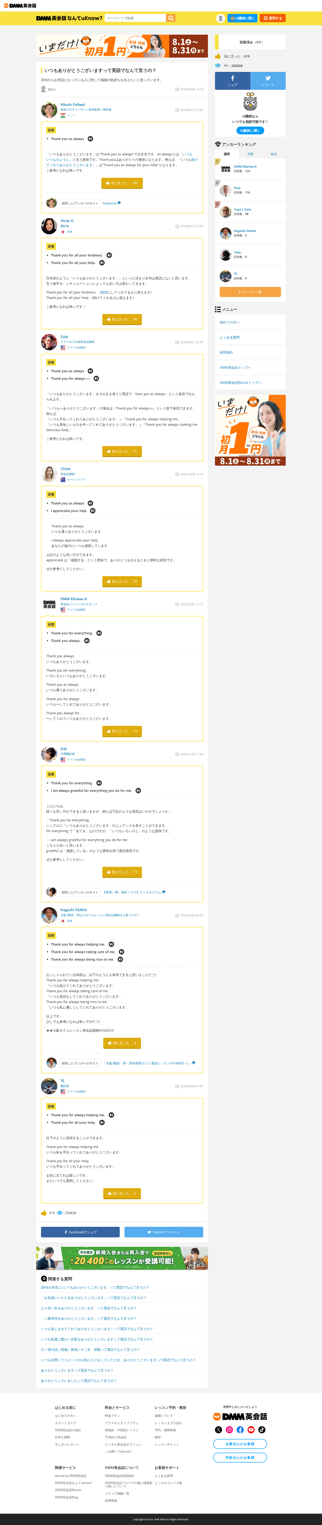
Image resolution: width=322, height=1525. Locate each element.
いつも (187, 154)
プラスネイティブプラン (122, 1423)
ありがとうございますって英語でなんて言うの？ (77, 1370)
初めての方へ (229, 322)
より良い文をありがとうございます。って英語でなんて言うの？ (89, 1308)
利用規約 (226, 352)
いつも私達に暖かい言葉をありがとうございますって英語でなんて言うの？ (97, 1339)
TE (235, 274)
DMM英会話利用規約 (119, 1476)
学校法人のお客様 (240, 1457)
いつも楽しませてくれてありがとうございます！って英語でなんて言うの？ (97, 1329)
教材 (158, 1437)
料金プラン (112, 1415)
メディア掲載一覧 (117, 1493)
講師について (164, 1415)
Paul (237, 188)
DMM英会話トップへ (235, 367)
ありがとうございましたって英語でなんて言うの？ (79, 1380)
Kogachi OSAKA (245, 231)
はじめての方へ (65, 1415)
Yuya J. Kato (242, 209)
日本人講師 (62, 1437)
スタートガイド (65, 1423)
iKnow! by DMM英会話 (70, 1476)
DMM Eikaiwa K (245, 166)
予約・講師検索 (165, 1430)
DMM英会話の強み (68, 1430)
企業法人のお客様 (240, 1444)
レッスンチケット (167, 1444)
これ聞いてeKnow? (118, 1451)
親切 (104, 292)
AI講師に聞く (245, 18)
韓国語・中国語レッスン (122, 1430)
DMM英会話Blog (66, 1497)
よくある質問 (229, 337)
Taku (237, 252)
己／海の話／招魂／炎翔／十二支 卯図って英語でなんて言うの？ (90, 1349)
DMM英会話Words (68, 1490)
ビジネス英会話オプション (123, 1444)
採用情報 (111, 1500)
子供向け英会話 (115, 1437)
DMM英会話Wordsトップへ (240, 382)
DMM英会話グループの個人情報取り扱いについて (129, 1484)
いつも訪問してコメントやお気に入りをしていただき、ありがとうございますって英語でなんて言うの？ (118, 1360)
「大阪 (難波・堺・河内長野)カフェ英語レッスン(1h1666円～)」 (147, 1063)
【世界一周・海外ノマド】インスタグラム (132, 892)
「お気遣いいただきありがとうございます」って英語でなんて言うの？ (94, 1297)
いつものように (57, 159)
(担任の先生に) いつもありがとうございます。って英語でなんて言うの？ (95, 1287)
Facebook (109, 203)
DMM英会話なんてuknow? (73, 1483)
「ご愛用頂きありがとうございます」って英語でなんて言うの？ (89, 1318)
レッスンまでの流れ (168, 1423)
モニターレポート (67, 1444)
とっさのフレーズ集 (168, 1483)
